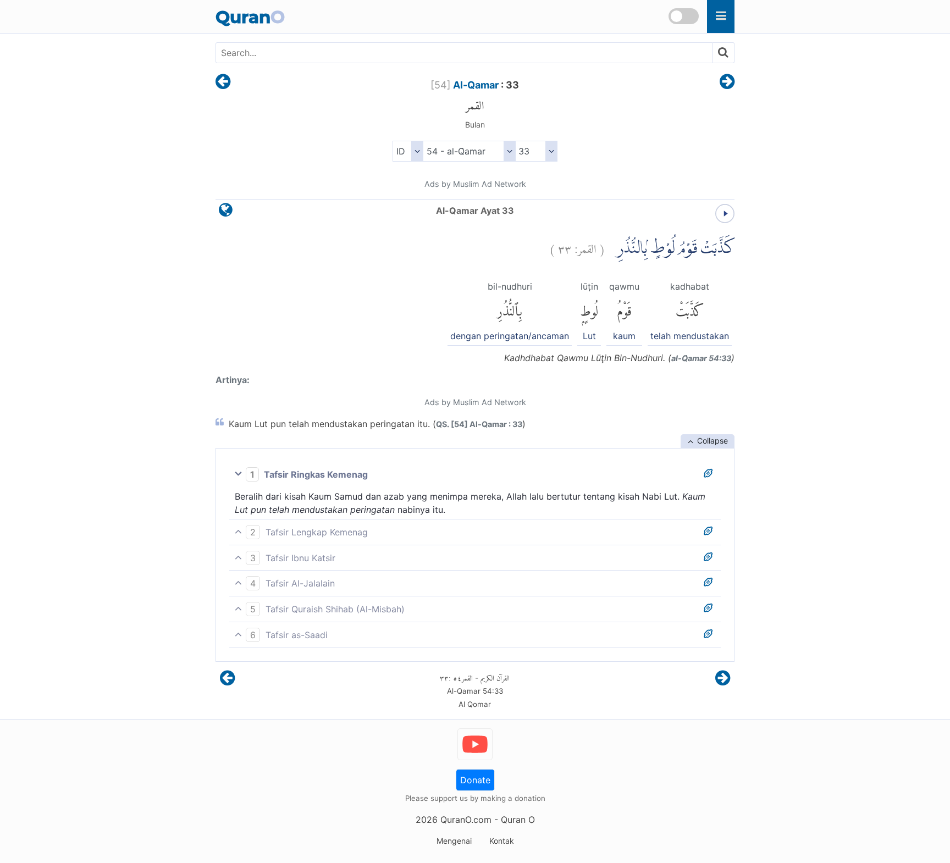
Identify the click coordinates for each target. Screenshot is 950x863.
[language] (226, 212)
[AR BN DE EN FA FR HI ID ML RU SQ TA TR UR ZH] (408, 151)
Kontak (501, 840)
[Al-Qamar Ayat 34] (727, 82)
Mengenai (454, 840)
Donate (475, 780)
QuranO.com (465, 819)
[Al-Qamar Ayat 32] (223, 82)
